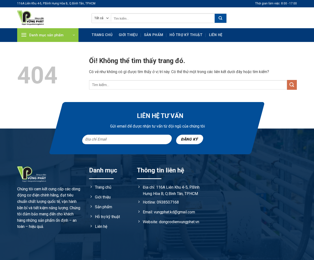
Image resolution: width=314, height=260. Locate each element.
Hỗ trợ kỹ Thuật (186, 35)
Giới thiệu (128, 35)
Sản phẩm (153, 35)
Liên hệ (215, 35)
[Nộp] (220, 18)
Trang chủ (102, 35)
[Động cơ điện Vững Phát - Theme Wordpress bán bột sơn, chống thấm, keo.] (50, 17)
